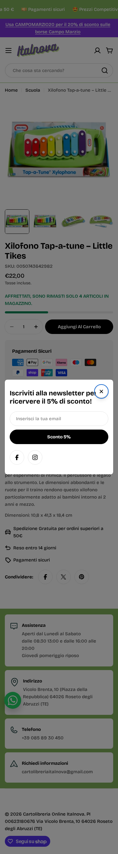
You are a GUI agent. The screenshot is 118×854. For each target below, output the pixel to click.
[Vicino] (101, 391)
